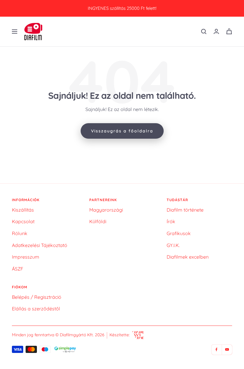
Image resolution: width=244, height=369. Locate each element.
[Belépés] (216, 31)
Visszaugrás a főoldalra (122, 131)
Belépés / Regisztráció (36, 297)
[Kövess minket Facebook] (216, 349)
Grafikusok (179, 233)
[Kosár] (229, 31)
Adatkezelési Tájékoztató (39, 245)
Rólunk (19, 233)
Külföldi (97, 221)
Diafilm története (185, 210)
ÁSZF (17, 269)
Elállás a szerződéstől (36, 309)
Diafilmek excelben (188, 257)
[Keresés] (204, 31)
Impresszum (25, 257)
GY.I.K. (173, 245)
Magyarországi (106, 210)
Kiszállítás (23, 210)
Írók (171, 221)
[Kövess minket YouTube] (227, 349)
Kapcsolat (23, 221)
